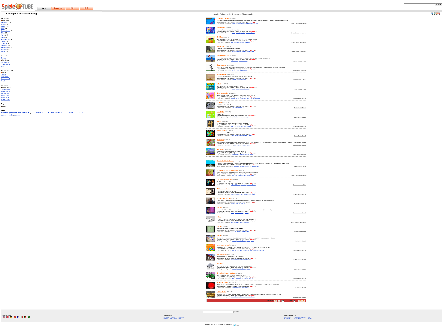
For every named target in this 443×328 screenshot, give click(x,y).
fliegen (233, 222)
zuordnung (5, 115)
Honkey (219, 102)
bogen (233, 70)
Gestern (3, 75)
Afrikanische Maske (223, 189)
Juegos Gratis (5, 100)
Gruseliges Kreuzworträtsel (226, 273)
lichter (232, 213)
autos (237, 166)
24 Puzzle (220, 264)
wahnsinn (243, 185)
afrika (253, 194)
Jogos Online (5, 95)
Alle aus (219, 207)
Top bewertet (5, 62)
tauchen (255, 23)
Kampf (3, 35)
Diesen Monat (5, 79)
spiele (246, 287)
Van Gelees (220, 149)
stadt (62, 112)
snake (233, 89)
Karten (3, 37)
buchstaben (239, 278)
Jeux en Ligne (5, 91)
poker (3, 113)
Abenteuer (4, 22)
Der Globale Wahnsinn (224, 179)
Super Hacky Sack (223, 56)
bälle (233, 250)
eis (15, 115)
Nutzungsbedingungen (300, 317)
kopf (233, 107)
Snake (219, 84)
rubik (252, 241)
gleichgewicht (235, 154)
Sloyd (219, 236)
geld (19, 113)
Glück (2, 33)
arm (233, 175)
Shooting (4, 45)
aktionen (235, 61)
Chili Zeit (220, 37)
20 (279, 301)
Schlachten (4, 43)
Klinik (219, 217)
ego (245, 203)
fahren (234, 166)
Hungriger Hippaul (223, 18)
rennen (33, 112)
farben (44, 112)
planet (18, 115)
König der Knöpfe (222, 282)
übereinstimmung (255, 98)
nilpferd (234, 23)
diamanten (248, 126)
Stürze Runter (221, 130)
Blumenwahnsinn (222, 93)
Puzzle (3, 41)
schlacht (80, 112)
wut (243, 51)
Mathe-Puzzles (5, 39)
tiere (232, 145)
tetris (250, 135)
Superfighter (221, 27)
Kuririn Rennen (222, 74)
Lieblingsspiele (5, 64)
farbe (246, 135)
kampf (233, 33)
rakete (75, 112)
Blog (309, 317)
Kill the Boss (221, 46)
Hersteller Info (288, 317)
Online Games (5, 89)
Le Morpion (220, 112)
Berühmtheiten (5, 31)
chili (232, 42)
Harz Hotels (173, 318)
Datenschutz (297, 318)
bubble (237, 222)
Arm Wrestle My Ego (223, 198)
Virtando (172, 317)
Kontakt (310, 318)
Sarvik (219, 121)
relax (243, 287)
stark (235, 42)
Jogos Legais (5, 98)
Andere (3, 51)
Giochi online (5, 93)
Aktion (3, 24)
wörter (233, 278)
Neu (2, 66)
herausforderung (248, 23)
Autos (2, 29)
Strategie (4, 49)
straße (243, 33)
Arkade (3, 27)
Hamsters (166, 317)
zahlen (48, 112)
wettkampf (251, 175)
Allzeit (3, 81)
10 (275, 301)
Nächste (302, 301)
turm (6, 113)
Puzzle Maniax (221, 292)
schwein (38, 113)
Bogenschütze (221, 65)
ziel (11, 115)
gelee (251, 154)
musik (71, 113)
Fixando (165, 318)
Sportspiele (4, 47)
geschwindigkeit (244, 166)
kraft (236, 175)
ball (52, 113)
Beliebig (3, 58)
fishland (26, 112)
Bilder (180, 318)
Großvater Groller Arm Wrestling (227, 170)
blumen (233, 98)
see (237, 23)
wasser (66, 112)
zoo (235, 145)
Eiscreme (181, 317)
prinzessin (13, 113)
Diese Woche (5, 77)
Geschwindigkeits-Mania (225, 161)
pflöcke (237, 250)
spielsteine (235, 117)
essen (241, 23)
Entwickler (287, 318)
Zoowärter (220, 140)
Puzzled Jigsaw (222, 254)
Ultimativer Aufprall (223, 245)
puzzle (57, 113)
